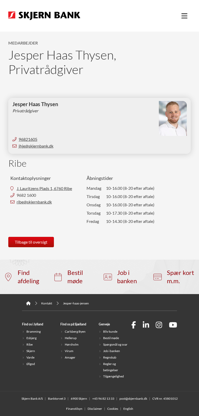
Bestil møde (75, 276)
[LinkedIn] (146, 325)
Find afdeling (28, 276)
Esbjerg (31, 338)
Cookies (112, 408)
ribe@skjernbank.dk (34, 202)
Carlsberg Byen (75, 331)
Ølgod (30, 364)
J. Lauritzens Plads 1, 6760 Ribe (44, 188)
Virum (69, 351)
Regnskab (109, 357)
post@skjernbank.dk (133, 398)
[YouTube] (173, 325)
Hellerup (71, 338)
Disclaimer (95, 408)
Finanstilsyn (74, 408)
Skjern (30, 351)
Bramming (33, 331)
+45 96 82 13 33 (103, 398)
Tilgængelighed (113, 376)
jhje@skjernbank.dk (36, 146)
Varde (30, 357)
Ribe (29, 344)
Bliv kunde (110, 331)
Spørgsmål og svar (115, 344)
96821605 (28, 139)
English (128, 408)
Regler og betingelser (110, 367)
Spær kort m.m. (180, 276)
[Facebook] (133, 325)
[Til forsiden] (44, 20)
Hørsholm (72, 344)
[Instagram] (159, 325)
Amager (70, 357)
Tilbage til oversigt (31, 242)
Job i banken (127, 276)
